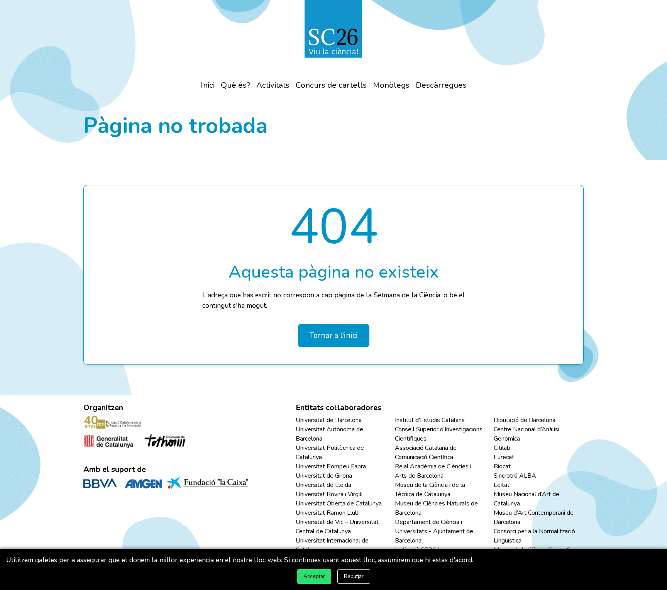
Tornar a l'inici (334, 335)
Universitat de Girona (324, 475)
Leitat (502, 485)
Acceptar (314, 576)
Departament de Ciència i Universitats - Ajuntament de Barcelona (434, 531)
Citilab (502, 448)
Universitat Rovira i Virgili (329, 494)
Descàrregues (441, 85)
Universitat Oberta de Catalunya (339, 503)
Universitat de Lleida (323, 485)
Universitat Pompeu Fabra (331, 466)
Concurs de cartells (331, 85)
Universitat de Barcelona (329, 420)
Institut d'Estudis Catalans (430, 420)
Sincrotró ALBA (515, 475)
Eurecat (504, 457)
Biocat (502, 466)
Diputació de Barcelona (524, 420)
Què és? (235, 85)
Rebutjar (354, 576)
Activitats (272, 85)
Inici (208, 85)
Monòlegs (391, 85)
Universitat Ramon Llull (327, 513)
